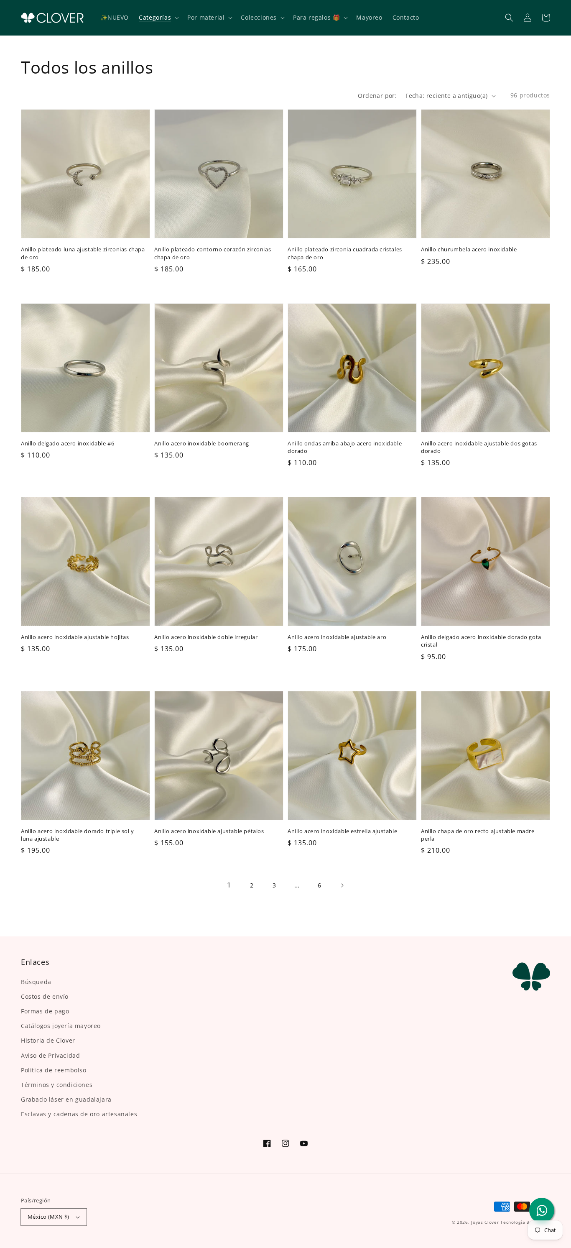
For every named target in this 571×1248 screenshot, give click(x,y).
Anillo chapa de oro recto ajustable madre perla (478, 834)
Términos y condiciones (56, 1085)
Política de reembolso (54, 1070)
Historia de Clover (48, 1040)
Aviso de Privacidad (50, 1055)
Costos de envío (45, 996)
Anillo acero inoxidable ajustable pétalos (209, 831)
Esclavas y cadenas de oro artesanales (79, 1114)
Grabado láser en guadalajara (66, 1099)
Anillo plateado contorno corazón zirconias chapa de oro (212, 253)
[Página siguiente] (342, 885)
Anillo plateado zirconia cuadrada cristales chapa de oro (345, 253)
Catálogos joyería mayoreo (61, 1026)
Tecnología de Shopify (525, 1222)
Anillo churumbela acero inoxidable (469, 249)
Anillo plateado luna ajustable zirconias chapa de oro (83, 253)
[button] (509, 17)
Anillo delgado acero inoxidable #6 (67, 443)
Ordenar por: (377, 96)
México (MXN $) (48, 1216)
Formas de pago (45, 1011)
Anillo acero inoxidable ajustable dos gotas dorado (479, 447)
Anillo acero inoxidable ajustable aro (337, 637)
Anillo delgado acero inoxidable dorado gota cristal (481, 640)
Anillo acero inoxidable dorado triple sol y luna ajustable (77, 834)
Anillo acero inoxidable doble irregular (205, 637)
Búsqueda (36, 982)
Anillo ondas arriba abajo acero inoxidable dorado (345, 447)
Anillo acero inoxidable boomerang (201, 443)
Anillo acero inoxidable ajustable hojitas (75, 637)
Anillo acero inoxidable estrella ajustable (342, 831)
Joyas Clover (485, 1222)
